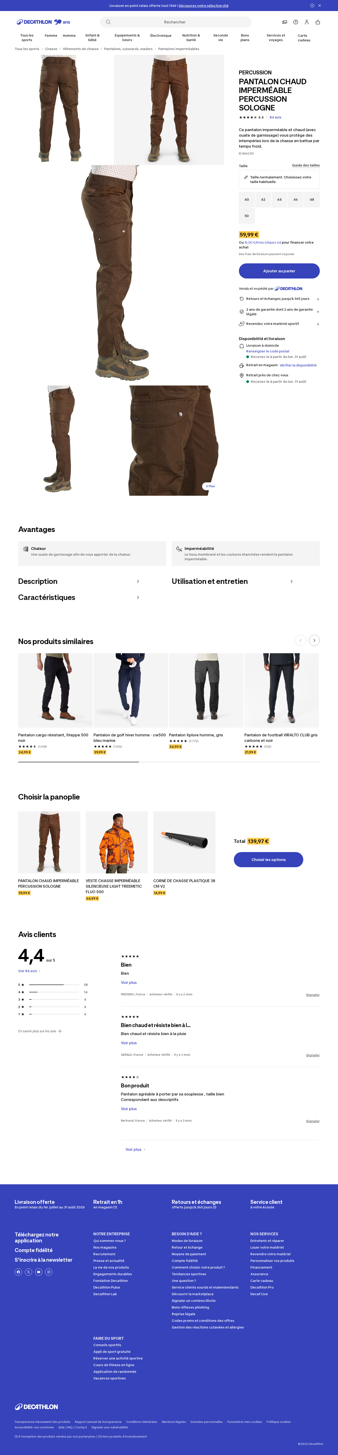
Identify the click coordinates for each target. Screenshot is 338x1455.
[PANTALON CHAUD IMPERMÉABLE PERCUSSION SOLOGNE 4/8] (58, 441)
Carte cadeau (304, 38)
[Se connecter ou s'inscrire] (306, 22)
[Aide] (295, 22)
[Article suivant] (314, 640)
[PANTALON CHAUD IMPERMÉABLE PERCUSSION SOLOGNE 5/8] (169, 441)
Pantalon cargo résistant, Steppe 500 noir (53, 738)
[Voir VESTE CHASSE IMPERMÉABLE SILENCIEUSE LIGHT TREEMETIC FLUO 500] (117, 842)
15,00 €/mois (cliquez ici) (262, 242)
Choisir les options (269, 859)
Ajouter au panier (279, 271)
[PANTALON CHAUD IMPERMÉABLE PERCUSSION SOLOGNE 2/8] (58, 110)
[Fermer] (319, 5)
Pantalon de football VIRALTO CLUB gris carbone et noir (281, 738)
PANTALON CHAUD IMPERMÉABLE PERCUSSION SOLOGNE (48, 883)
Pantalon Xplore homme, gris (196, 735)
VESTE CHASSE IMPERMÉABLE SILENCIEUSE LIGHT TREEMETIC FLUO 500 (114, 886)
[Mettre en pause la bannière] (312, 5)
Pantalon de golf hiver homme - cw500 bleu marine (130, 738)
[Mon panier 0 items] (317, 22)
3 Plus (210, 486)
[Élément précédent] (300, 640)
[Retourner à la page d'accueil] (43, 22)
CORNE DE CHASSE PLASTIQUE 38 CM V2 (184, 883)
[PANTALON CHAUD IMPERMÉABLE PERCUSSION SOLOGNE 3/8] (113, 275)
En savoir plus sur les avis (37, 1031)
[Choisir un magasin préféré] (284, 22)
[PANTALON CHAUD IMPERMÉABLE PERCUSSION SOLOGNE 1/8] (169, 110)
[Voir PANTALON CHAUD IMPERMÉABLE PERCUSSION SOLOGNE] (49, 842)
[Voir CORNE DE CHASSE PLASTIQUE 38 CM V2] (184, 842)
